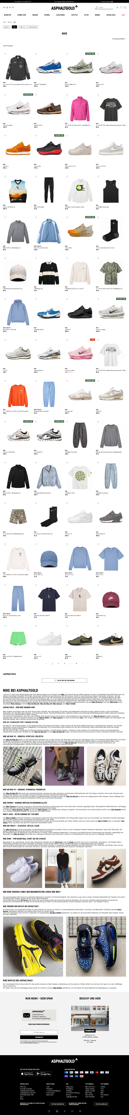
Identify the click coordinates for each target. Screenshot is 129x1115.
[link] (64, 7)
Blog (21, 1099)
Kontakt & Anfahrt (26, 1089)
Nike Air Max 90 (33, 703)
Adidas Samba (89, 1089)
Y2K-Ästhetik (116, 809)
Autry (102, 1091)
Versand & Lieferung (73, 1093)
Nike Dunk (113, 702)
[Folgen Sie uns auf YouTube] (72, 1111)
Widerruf (49, 1089)
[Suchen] (97, 7)
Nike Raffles (57, 988)
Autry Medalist (90, 1097)
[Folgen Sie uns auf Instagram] (49, 1111)
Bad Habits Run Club (26, 1095)
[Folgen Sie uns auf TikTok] (57, 1111)
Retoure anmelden (101, 1104)
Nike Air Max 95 (12, 793)
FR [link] (13, 7)
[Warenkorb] (125, 7)
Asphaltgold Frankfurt (27, 1091)
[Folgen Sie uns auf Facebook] (64, 1111)
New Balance (105, 1095)
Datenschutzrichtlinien (30, 1042)
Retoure (68, 1095)
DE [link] (7, 7)
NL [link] (10, 7)
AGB (47, 1087)
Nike (62, 694)
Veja (102, 1097)
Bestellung (69, 1089)
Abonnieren (39, 1037)
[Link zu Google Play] (44, 1073)
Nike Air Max (89, 1095)
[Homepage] (64, 1060)
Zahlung (69, 1091)
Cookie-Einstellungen (53, 1091)
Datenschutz (50, 1093)
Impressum (49, 1095)
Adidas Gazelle (90, 1091)
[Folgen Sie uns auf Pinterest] (80, 1111)
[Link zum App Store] (27, 1073)
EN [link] (4, 7)
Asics (102, 1089)
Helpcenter (69, 1087)
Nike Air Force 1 (12, 829)
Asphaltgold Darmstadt (27, 1093)
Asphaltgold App (71, 1097)
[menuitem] (13, 38)
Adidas (103, 1087)
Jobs (21, 1097)
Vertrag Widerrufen (57, 1104)
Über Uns (23, 1087)
